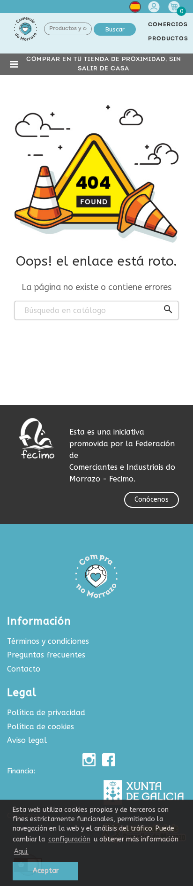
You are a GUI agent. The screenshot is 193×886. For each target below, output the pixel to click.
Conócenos (151, 500)
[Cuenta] (155, 7)
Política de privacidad (46, 712)
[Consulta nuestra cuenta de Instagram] (89, 759)
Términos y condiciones (48, 641)
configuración (69, 839)
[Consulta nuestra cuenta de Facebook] (108, 759)
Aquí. (21, 851)
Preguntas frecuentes (46, 654)
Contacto (23, 668)
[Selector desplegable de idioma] (135, 8)
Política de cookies (40, 726)
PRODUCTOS (168, 39)
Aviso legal (27, 740)
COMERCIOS (168, 25)
